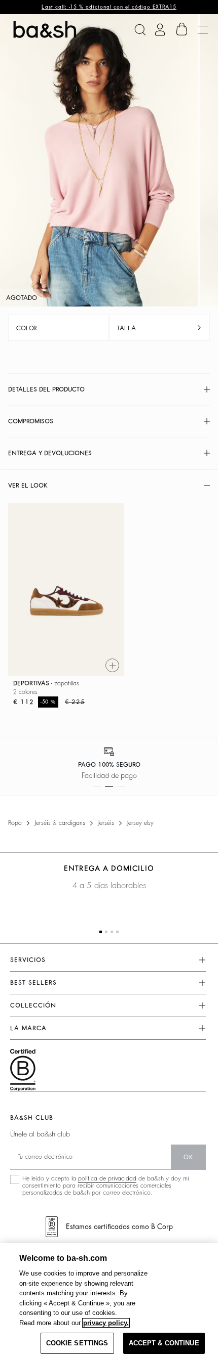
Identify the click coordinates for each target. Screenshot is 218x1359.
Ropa (15, 823)
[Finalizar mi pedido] (182, 29)
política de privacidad (107, 1178)
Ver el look (28, 486)
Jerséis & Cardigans (59, 823)
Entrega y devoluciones (50, 453)
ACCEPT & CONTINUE (164, 1343)
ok (188, 1157)
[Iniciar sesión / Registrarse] (160, 29)
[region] (109, 1301)
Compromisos (30, 421)
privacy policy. (106, 1323)
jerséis (106, 823)
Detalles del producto (46, 389)
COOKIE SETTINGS (77, 1343)
